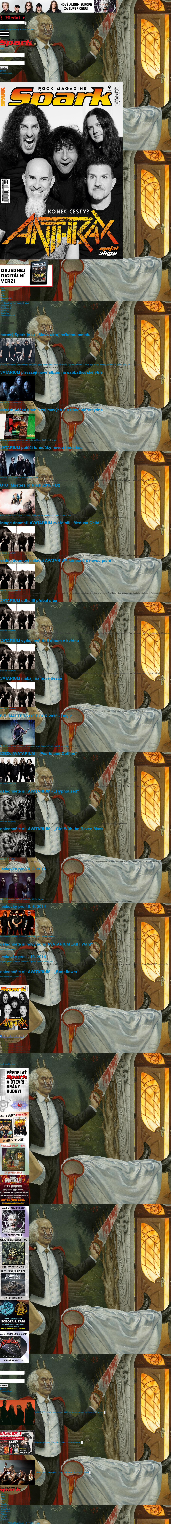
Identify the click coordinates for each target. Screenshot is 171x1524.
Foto (2, 293)
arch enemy (45, 515)
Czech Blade (6, 1509)
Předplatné (5, 1504)
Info (2, 300)
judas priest (7, 961)
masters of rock (47, 746)
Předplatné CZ (6, 305)
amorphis (55, 515)
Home (3, 288)
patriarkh (126, 364)
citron (38, 746)
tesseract (49, 961)
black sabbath (22, 364)
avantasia (29, 440)
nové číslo (89, 364)
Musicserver (5, 1511)
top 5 (44, 440)
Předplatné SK (6, 308)
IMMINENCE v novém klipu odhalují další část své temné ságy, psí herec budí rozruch (69, 1412)
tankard (19, 899)
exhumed (20, 440)
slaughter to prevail (114, 364)
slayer (14, 746)
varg (42, 899)
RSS (32, 29)
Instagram (10, 29)
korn (4, 899)
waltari (57, 746)
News (3, 290)
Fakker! (4, 1506)
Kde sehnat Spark (8, 315)
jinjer (69, 364)
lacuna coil (23, 936)
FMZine (4, 1514)
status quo (27, 899)
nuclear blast (27, 477)
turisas (28, 515)
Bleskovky (36, 899)
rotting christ (53, 364)
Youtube (23, 29)
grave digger (42, 364)
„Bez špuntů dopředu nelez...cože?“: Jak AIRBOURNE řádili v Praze (62, 1472)
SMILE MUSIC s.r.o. (16, 1522)
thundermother (78, 364)
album (35, 477)
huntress (51, 936)
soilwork (14, 936)
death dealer (42, 936)
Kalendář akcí (6, 298)
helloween (21, 515)
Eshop (16, 29)
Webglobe (5, 1519)
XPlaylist (4, 1516)
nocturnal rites (65, 515)
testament (33, 364)
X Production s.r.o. (33, 1522)
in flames (25, 961)
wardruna (63, 364)
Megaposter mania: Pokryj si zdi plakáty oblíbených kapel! (58, 1442)
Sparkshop (5, 313)
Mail (28, 29)
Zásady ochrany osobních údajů (16, 303)
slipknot (33, 961)
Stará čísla (5, 310)
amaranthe (21, 746)
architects (37, 440)
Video (3, 295)
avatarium (12, 364)
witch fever (51, 440)
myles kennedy (100, 364)
